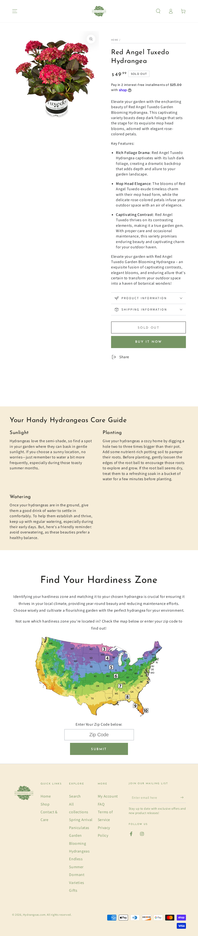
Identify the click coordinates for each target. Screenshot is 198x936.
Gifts (73, 890)
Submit (99, 749)
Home (114, 39)
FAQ (101, 804)
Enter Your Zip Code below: (99, 724)
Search (75, 796)
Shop (45, 804)
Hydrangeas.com (34, 914)
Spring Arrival (80, 819)
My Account (108, 796)
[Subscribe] (183, 797)
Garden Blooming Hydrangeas (79, 843)
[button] (158, 11)
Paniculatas (79, 827)
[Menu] (14, 11)
